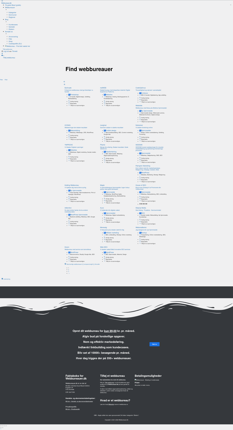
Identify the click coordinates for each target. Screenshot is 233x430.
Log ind (6, 51)
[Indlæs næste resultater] (64, 85)
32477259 (72, 392)
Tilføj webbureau (7, 49)
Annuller (97, 264)
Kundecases (13, 24)
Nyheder (12, 27)
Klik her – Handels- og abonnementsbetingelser (79, 401)
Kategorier (12, 12)
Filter (1, 80)
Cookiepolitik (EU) (15, 43)
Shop (10, 41)
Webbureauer (10, 7)
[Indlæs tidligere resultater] (64, 82)
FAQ (10, 39)
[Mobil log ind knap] (2, 53)
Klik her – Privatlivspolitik (73, 409)
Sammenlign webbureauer (80, 264)
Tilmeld (14, 51)
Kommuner (13, 15)
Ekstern (11, 29)
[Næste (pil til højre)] (2, 427)
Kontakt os (9, 31)
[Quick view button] (69, 101)
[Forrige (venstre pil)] (0, 427)
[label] (105, 105)
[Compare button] (69, 105)
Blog (6, 19)
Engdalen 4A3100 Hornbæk (70, 388)
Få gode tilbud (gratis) (13, 5)
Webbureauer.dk (6, 3)
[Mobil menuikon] (116, 1)
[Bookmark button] (69, 103)
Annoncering (13, 36)
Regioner (12, 17)
